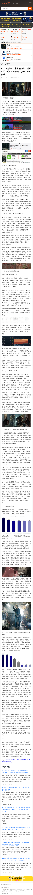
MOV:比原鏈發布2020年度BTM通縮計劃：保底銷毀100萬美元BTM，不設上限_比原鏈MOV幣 (16, 810)
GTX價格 (9, 762)
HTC (7, 759)
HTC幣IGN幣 (23, 759)
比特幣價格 (8, 64)
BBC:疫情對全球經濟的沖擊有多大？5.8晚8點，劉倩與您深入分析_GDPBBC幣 (16, 859)
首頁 (1, 64)
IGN (10, 759)
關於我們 (8, 884)
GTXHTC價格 (15, 759)
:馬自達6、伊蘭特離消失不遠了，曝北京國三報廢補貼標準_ (16, 789)
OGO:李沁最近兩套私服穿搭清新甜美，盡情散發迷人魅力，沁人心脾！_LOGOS (16, 828)
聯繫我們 (3, 884)
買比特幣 (11, 893)
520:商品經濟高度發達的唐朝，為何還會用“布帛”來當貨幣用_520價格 (15, 844)
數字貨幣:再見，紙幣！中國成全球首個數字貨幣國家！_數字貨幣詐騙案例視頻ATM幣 (16, 771)
